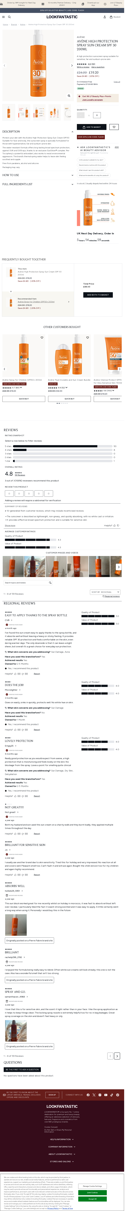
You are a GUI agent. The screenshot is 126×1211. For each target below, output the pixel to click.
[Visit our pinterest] (118, 1095)
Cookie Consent (51, 1127)
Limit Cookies (92, 1193)
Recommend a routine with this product (92, 165)
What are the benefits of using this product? (94, 175)
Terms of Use (67, 1208)
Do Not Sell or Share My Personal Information (58, 1131)
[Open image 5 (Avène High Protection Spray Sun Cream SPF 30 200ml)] (70, 112)
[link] (105, 17)
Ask (117, 147)
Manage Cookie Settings (92, 1186)
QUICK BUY (24, 399)
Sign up (52, 1095)
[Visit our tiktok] (112, 1095)
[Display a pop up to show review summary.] (21, 388)
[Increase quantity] (97, 115)
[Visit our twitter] (94, 1095)
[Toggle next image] (72, 65)
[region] (62, 1192)
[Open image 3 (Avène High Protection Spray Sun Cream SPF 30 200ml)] (39, 112)
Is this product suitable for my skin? (91, 160)
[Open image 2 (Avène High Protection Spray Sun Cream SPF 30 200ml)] (24, 112)
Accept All (92, 1199)
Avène (22, 24)
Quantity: (82, 110)
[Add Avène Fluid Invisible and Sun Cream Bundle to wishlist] (88, 338)
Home (5, 24)
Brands (14, 24)
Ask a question (97, 67)
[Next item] (120, 369)
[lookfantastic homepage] (62, 16)
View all (117, 82)
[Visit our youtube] (106, 1095)
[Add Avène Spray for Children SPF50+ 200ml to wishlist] (42, 338)
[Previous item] (4, 369)
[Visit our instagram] (100, 1095)
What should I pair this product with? (91, 170)
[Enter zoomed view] (69, 96)
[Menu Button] (3, 17)
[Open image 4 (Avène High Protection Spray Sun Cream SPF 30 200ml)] (54, 112)
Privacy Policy (53, 1208)
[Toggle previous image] (4, 65)
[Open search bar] (9, 17)
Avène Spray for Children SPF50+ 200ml (22, 380)
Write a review (83, 67)
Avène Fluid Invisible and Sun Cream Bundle (69, 380)
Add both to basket (98, 295)
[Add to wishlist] (114, 127)
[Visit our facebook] (88, 1095)
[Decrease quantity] (81, 115)
